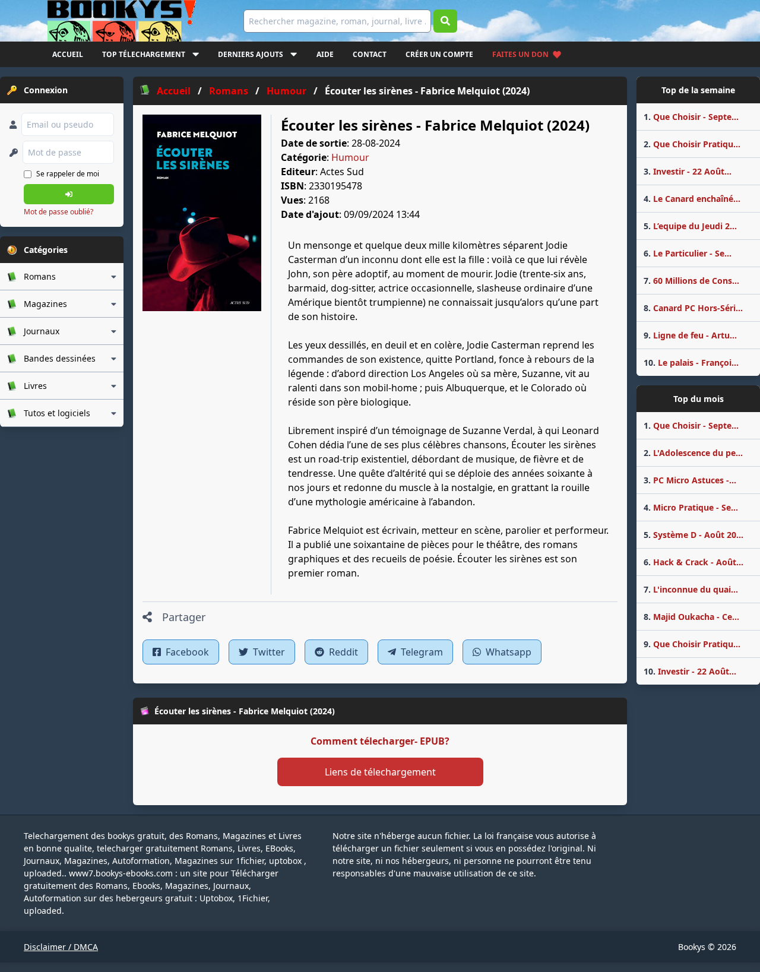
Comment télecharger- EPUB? (380, 741)
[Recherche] (445, 21)
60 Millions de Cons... (691, 280)
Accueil (67, 54)
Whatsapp (507, 651)
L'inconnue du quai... (691, 589)
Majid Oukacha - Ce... (691, 616)
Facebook (186, 651)
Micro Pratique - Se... (691, 507)
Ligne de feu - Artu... (690, 335)
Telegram (420, 651)
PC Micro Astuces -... (690, 480)
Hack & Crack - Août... (693, 562)
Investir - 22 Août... (688, 171)
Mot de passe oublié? (58, 212)
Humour (350, 157)
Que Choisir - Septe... (691, 116)
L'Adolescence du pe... (693, 452)
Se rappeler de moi (67, 174)
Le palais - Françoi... (691, 362)
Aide (325, 54)
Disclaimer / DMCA (61, 946)
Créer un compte (439, 54)
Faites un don (520, 54)
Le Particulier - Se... (688, 253)
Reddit (342, 651)
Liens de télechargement (380, 771)
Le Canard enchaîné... (692, 198)
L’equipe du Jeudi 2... (690, 226)
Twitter (268, 651)
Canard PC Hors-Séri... (693, 308)
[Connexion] (69, 194)
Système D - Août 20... (693, 534)
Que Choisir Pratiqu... (692, 144)
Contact (370, 54)
